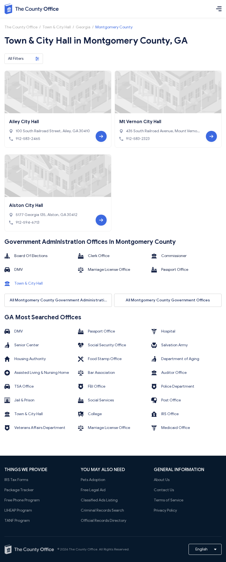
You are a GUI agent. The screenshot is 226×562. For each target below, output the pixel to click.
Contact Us (164, 490)
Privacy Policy (165, 510)
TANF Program (17, 520)
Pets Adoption (93, 479)
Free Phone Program (22, 500)
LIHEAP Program (18, 510)
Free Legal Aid (93, 490)
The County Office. (83, 549)
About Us (162, 479)
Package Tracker (19, 490)
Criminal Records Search (102, 510)
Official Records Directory (103, 520)
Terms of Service (168, 500)
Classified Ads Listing (99, 500)
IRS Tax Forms (16, 479)
